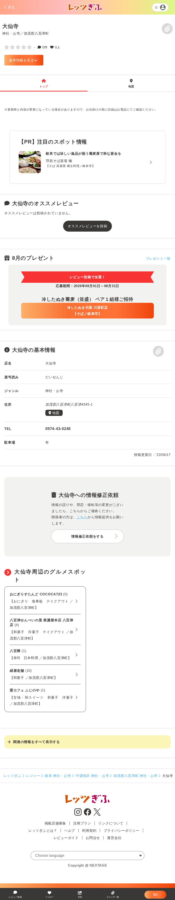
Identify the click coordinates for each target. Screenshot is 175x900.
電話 (155, 894)
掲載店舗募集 (55, 823)
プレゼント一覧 (158, 258)
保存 (167, 28)
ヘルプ (69, 830)
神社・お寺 (11, 33)
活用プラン (82, 823)
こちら (82, 517)
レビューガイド (66, 838)
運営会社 (114, 838)
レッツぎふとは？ (42, 830)
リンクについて (110, 823)
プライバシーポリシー (122, 830)
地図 (131, 83)
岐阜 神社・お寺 (58, 776)
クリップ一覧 (113, 897)
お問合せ (93, 838)
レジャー (33, 776)
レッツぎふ (12, 776)
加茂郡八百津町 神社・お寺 (135, 776)
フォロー (49, 897)
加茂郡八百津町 (36, 33)
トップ (43, 83)
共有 (80, 897)
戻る (11, 7)
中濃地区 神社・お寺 (92, 776)
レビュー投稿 (15, 897)
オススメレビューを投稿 (87, 226)
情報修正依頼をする (87, 536)
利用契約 (89, 830)
